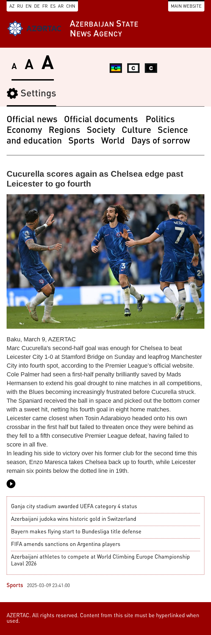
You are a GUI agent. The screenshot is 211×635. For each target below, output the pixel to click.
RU (20, 6)
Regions (64, 130)
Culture (136, 130)
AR (61, 6)
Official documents (102, 120)
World (113, 141)
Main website (186, 6)
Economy (24, 130)
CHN (70, 6)
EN (29, 6)
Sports (81, 141)
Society (101, 130)
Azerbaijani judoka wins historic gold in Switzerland (73, 519)
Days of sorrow (160, 141)
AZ (12, 6)
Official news (32, 120)
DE (37, 6)
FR (45, 6)
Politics (160, 120)
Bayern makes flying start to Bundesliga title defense (76, 532)
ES (52, 6)
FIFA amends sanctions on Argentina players (65, 544)
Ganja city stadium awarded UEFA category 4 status (74, 507)
